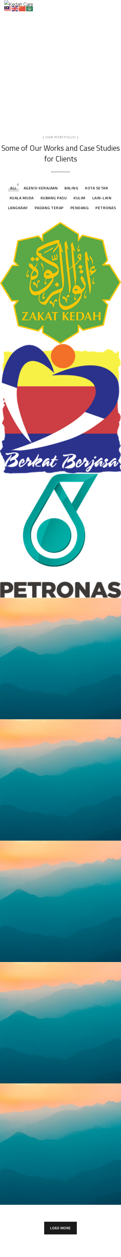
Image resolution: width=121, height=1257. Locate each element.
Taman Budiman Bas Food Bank (59, 832)
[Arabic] (29, 8)
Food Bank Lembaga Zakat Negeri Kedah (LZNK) (51, 335)
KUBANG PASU (54, 198)
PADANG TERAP (49, 208)
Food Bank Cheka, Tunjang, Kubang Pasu (52, 1074)
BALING (71, 188)
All (13, 188)
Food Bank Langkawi (43, 1197)
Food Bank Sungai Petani (49, 954)
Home (32, 75)
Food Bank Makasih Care (49, 711)
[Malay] (8, 8)
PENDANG (79, 208)
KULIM (79, 198)
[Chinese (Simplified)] (22, 8)
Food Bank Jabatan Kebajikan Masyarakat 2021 (55, 464)
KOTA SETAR (96, 188)
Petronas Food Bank (42, 590)
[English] (15, 8)
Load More (60, 1228)
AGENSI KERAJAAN (41, 188)
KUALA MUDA (22, 198)
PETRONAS (105, 208)
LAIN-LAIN (102, 198)
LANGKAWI (18, 208)
